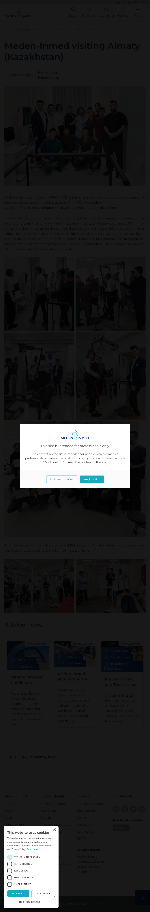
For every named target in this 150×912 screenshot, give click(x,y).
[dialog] (31, 867)
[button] (31, 902)
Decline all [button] (43, 893)
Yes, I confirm (92, 479)
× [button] (54, 829)
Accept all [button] (18, 893)
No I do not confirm (62, 479)
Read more (33, 849)
